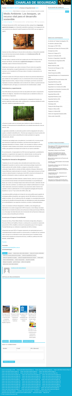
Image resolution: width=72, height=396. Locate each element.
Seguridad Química (53, 99)
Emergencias (51, 51)
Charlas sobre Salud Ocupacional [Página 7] (11, 389)
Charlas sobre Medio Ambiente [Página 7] (47, 371)
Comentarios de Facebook (15, 341)
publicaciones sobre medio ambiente (10, 264)
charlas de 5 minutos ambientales (37, 253)
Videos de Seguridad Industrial (55, 113)
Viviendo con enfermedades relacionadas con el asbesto (58, 162)
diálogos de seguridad (7, 261)
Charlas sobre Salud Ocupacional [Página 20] (30, 379)
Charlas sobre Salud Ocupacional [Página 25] (11, 382)
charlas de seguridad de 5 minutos (29, 255)
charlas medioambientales (8, 259)
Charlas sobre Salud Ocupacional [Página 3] (51, 384)
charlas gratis (40, 257)
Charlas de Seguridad (8, 21)
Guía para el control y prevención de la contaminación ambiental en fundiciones (15, 317)
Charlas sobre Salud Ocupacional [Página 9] (50, 389)
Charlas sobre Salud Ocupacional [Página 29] (31, 384)
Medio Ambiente (52, 65)
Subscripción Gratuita (37, 392)
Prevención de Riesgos (54, 68)
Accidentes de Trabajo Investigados (57, 41)
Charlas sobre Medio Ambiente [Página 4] (62, 369)
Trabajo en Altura (52, 108)
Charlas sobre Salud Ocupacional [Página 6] (50, 387)
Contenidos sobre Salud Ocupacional (24, 390)
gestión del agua (16, 261)
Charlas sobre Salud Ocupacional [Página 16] (51, 376)
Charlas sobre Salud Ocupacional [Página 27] (51, 382)
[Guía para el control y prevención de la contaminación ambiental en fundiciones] (15, 309)
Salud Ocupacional (53, 73)
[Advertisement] (23, 291)
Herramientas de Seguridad (55, 60)
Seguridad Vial (52, 101)
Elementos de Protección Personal (56, 48)
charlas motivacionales (19, 259)
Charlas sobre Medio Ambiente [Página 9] (28, 373)
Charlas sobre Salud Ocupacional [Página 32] (51, 386)
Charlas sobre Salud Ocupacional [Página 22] (11, 381)
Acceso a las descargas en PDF (8, 369)
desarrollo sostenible (30, 259)
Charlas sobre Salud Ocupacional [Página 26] (31, 382)
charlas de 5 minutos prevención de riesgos (12, 255)
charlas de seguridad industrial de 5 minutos (27, 257)
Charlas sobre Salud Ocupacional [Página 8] (30, 389)
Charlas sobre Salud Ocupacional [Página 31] (31, 386)
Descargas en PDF (53, 46)
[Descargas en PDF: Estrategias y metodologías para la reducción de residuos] (24, 309)
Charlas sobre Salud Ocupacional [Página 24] (51, 381)
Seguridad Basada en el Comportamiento (58, 75)
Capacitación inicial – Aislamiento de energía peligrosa (57, 173)
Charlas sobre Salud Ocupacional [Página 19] (51, 377)
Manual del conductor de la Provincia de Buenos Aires (58, 159)
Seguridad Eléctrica (53, 82)
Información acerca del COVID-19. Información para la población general (16, 392)
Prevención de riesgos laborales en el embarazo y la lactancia (57, 177)
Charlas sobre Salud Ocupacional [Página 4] (11, 387)
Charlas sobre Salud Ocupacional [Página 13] (51, 374)
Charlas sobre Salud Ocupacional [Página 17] (11, 377)
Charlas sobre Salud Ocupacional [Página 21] (51, 379)
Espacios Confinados (53, 55)
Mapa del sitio (46, 392)
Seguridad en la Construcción (55, 86)
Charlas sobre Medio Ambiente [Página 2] (25, 369)
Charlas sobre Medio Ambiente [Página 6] (28, 371)
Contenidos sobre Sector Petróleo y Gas (42, 390)
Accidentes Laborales (53, 43)
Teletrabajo (51, 104)
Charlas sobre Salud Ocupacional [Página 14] (11, 376)
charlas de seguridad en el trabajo (10, 257)
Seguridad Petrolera (53, 96)
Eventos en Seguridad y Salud (55, 58)
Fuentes (4, 242)
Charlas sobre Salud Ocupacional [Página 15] (31, 376)
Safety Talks (51, 70)
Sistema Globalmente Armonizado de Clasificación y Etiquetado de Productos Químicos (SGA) (58, 169)
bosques (10, 253)
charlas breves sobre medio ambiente (20, 253)
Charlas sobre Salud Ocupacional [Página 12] (31, 374)
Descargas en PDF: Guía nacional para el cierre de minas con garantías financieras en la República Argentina (58, 147)
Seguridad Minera (52, 94)
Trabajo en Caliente (53, 111)
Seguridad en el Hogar (53, 84)
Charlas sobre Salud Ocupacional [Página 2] (11, 379)
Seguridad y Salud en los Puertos (56, 150)
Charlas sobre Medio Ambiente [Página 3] (43, 369)
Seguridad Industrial (53, 91)
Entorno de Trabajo (53, 53)
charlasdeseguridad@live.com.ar (11, 247)
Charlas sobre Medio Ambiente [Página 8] (10, 373)
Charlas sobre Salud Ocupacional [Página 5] (30, 387)
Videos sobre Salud (53, 116)
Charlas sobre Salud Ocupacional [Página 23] (31, 381)
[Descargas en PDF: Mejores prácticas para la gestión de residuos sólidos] (32, 309)
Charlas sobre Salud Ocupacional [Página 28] (11, 384)
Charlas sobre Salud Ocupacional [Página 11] (11, 374)
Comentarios (5, 341)
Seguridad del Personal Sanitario (56, 79)
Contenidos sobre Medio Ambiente (9, 390)
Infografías (50, 63)
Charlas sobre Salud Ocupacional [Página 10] (48, 373)
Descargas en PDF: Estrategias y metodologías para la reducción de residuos (24, 317)
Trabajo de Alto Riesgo (53, 106)
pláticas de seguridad (25, 261)
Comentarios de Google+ (28, 341)
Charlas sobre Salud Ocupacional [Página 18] (31, 377)
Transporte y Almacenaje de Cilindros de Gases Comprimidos (58, 165)
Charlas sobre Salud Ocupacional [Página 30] (11, 386)
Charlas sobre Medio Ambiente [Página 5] (10, 371)
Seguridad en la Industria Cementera (57, 89)
